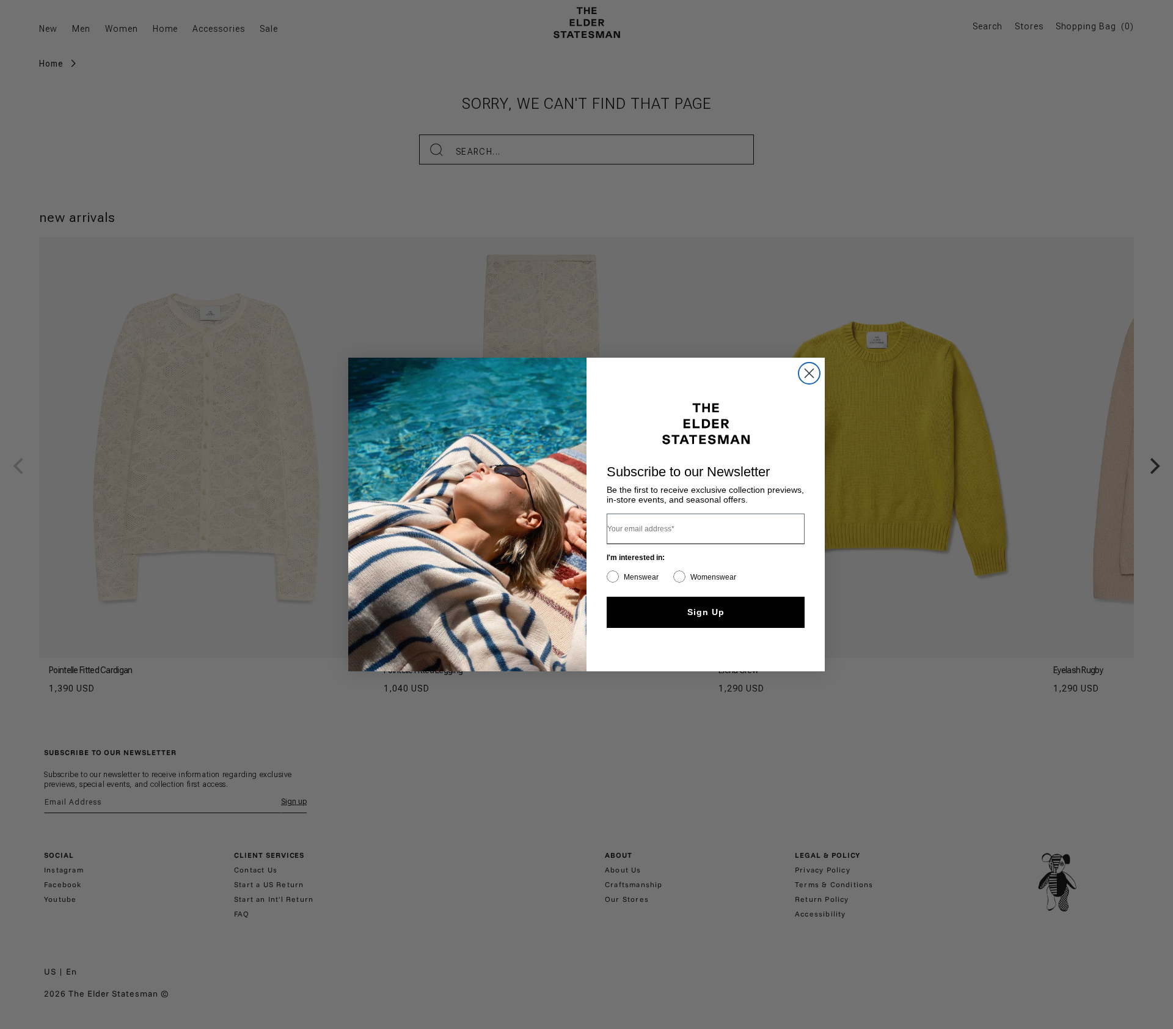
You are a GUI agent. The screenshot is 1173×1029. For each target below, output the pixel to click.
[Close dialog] (809, 373)
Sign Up (706, 612)
